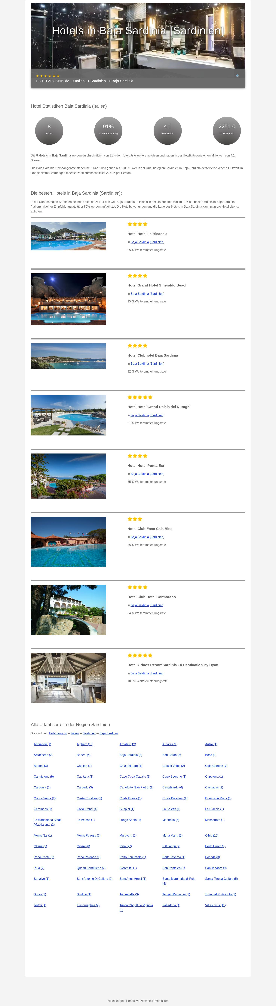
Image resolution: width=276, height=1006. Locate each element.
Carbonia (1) (42, 787)
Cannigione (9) (44, 776)
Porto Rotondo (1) (88, 857)
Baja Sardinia (140, 242)
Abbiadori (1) (42, 744)
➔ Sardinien (96, 81)
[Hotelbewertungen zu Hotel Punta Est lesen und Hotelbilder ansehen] (68, 476)
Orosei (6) (83, 846)
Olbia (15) (211, 835)
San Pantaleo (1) (173, 868)
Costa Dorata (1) (131, 798)
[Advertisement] (138, 944)
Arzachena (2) (43, 755)
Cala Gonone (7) (216, 765)
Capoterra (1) (214, 776)
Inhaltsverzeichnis (139, 1000)
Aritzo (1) (211, 744)
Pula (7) (39, 868)
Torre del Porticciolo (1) (220, 894)
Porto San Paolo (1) (133, 857)
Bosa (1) (210, 755)
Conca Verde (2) (45, 798)
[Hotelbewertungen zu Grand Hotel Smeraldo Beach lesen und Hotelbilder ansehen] (68, 299)
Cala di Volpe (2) (173, 765)
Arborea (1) (169, 744)
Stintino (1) (84, 894)
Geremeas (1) (43, 809)
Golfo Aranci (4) (87, 809)
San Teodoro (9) (216, 868)
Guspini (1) (127, 809)
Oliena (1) (40, 846)
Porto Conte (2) (44, 857)
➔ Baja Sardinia (120, 81)
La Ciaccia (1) (214, 809)
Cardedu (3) (85, 787)
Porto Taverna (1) (173, 857)
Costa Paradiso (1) (174, 798)
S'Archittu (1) (128, 868)
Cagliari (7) (84, 765)
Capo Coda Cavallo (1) (135, 776)
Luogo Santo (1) (130, 820)
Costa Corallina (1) (89, 798)
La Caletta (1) (171, 809)
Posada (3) (212, 857)
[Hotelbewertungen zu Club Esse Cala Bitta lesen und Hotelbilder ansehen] (68, 542)
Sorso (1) (40, 894)
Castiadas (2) (214, 787)
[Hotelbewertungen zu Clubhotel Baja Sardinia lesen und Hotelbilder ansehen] (68, 356)
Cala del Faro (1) (131, 765)
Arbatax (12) (128, 744)
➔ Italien (78, 81)
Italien (75, 733)
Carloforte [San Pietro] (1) (136, 787)
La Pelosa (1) (86, 820)
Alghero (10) (85, 744)
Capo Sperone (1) (174, 776)
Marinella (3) (170, 820)
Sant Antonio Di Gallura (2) (94, 878)
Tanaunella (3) (129, 894)
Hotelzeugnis (58, 733)
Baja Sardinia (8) (131, 755)
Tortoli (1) (40, 905)
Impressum (161, 1000)
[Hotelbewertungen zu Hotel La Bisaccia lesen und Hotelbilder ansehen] (68, 236)
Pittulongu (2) (171, 846)
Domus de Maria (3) (218, 798)
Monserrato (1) (215, 820)
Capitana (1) (85, 776)
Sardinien (156, 242)
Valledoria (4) (171, 905)
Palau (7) (126, 846)
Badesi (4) (83, 755)
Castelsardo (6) (172, 787)
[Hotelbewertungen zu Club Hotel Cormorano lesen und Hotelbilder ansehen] (68, 610)
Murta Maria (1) (172, 835)
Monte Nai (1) (43, 835)
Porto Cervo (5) (215, 846)
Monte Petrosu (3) (88, 835)
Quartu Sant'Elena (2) (91, 868)
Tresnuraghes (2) (88, 905)
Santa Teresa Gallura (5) (221, 878)
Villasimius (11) (215, 905)
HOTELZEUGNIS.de (52, 78)
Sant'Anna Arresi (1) (133, 878)
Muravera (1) (128, 835)
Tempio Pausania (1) (176, 894)
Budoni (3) (41, 765)
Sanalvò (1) (41, 878)
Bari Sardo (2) (171, 755)
